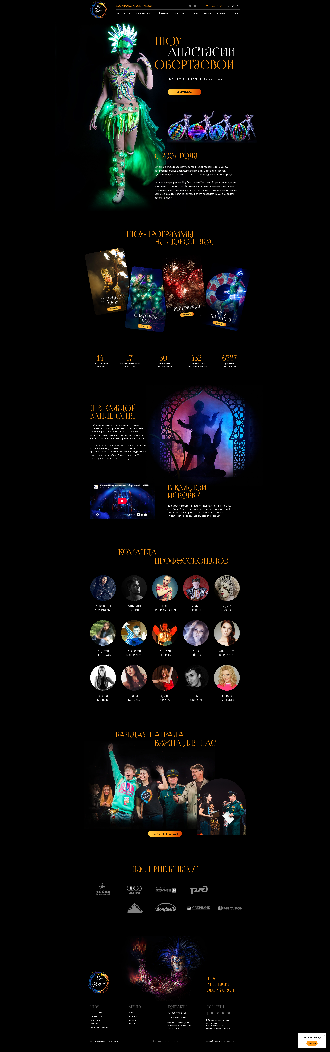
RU (228, 6)
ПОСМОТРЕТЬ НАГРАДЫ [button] (165, 833)
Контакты (235, 13)
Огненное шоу (123, 13)
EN (233, 6)
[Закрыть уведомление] (324, 1035)
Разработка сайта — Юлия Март (220, 1041)
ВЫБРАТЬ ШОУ (184, 91)
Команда (133, 1016)
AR (238, 6)
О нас (131, 1013)
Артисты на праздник (214, 13)
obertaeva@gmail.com (177, 1017)
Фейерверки (162, 13)
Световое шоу (143, 13)
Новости (194, 13)
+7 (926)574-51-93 (211, 6)
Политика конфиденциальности (104, 1041)
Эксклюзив (179, 13)
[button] (103, 594)
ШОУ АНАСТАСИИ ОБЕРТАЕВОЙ (134, 5)
